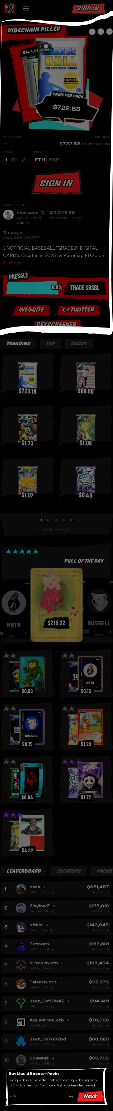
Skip (71, 1096)
